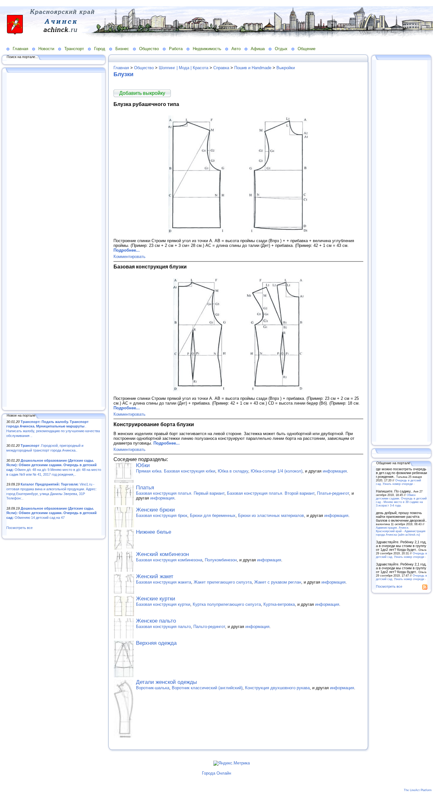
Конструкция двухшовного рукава (277, 687)
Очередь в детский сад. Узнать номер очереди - (398, 482)
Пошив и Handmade (252, 67)
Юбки (143, 465)
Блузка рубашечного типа (146, 104)
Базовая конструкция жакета (163, 582)
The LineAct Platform (418, 790)
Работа (176, 48)
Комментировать (129, 256)
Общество (149, 48)
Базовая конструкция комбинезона (169, 560)
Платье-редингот (333, 493)
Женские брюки (155, 510)
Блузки (123, 74)
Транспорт (74, 48)
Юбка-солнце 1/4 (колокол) (276, 471)
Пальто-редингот (209, 626)
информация (335, 471)
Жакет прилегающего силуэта (223, 582)
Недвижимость (207, 48)
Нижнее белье (153, 532)
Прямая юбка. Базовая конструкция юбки (175, 471)
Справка (221, 67)
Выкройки (285, 67)
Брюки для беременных (213, 515)
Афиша (258, 48)
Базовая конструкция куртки (163, 604)
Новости (46, 48)
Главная (20, 48)
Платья (145, 488)
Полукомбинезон (221, 560)
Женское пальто (156, 621)
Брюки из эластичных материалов (271, 515)
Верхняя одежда (156, 643)
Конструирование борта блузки (153, 424)
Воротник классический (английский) (207, 687)
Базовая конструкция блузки (150, 266)
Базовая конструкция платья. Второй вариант (270, 493)
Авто (236, 48)
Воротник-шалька (152, 687)
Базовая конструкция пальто (163, 626)
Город (99, 48)
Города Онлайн (216, 773)
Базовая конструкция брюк (161, 515)
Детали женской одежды (166, 682)
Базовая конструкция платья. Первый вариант (180, 493)
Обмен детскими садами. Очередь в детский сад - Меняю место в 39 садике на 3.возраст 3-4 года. (401, 500)
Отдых (281, 48)
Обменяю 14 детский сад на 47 (51, 512)
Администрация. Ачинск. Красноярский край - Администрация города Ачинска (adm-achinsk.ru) (400, 531)
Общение (306, 48)
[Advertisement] (53, 240)
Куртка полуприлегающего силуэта (227, 604)
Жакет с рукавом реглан (277, 582)
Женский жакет (154, 576)
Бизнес (122, 48)
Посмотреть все (19, 528)
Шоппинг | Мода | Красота (183, 67)
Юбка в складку (233, 471)
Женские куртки (155, 599)
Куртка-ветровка (279, 604)
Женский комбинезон (162, 554)
